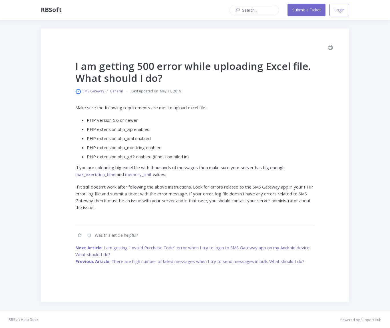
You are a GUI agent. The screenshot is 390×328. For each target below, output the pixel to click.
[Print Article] (330, 47)
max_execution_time (95, 174)
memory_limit (138, 174)
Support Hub (371, 319)
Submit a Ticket (306, 10)
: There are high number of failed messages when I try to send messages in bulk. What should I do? (189, 261)
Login (339, 10)
